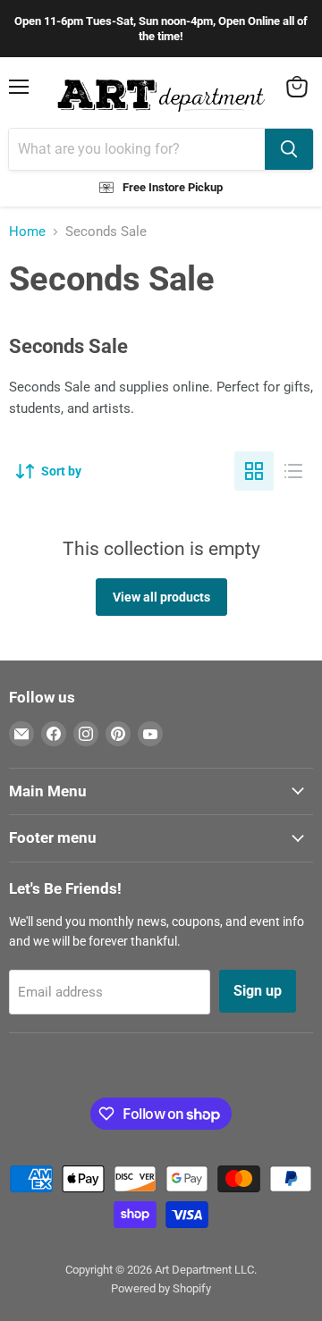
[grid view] (254, 471)
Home (27, 232)
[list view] (293, 471)
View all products (161, 597)
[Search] (289, 149)
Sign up (257, 990)
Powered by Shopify (161, 1288)
